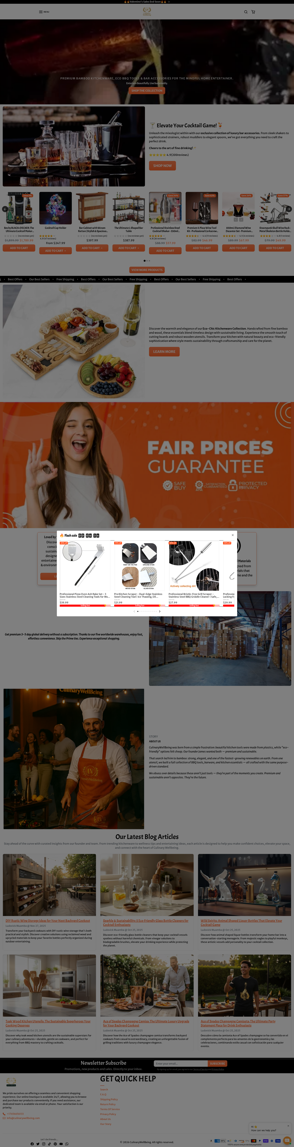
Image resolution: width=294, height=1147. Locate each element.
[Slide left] (134, 611)
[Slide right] (160, 611)
